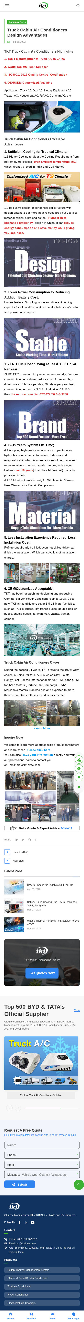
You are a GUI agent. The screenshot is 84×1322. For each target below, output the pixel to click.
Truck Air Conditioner (19, 1286)
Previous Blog (16, 852)
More (77, 1010)
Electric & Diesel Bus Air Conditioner (28, 1278)
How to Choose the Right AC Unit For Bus (50, 885)
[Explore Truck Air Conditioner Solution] (41, 1063)
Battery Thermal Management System (28, 1270)
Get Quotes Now (42, 973)
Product (31, 1316)
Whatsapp (73, 1316)
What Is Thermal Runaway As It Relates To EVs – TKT (53, 922)
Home (10, 1316)
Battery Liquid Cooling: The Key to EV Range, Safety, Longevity (52, 904)
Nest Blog (14, 860)
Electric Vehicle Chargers (21, 1303)
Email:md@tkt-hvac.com (22, 1243)
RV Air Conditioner (18, 1294)
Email (52, 1316)
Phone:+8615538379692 (23, 1239)
